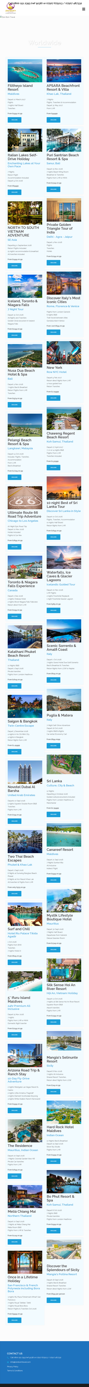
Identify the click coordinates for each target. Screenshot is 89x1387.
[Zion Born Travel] (10, 10)
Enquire (14, 120)
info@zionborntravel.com (20, 1362)
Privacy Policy (12, 1367)
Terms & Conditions (15, 1371)
